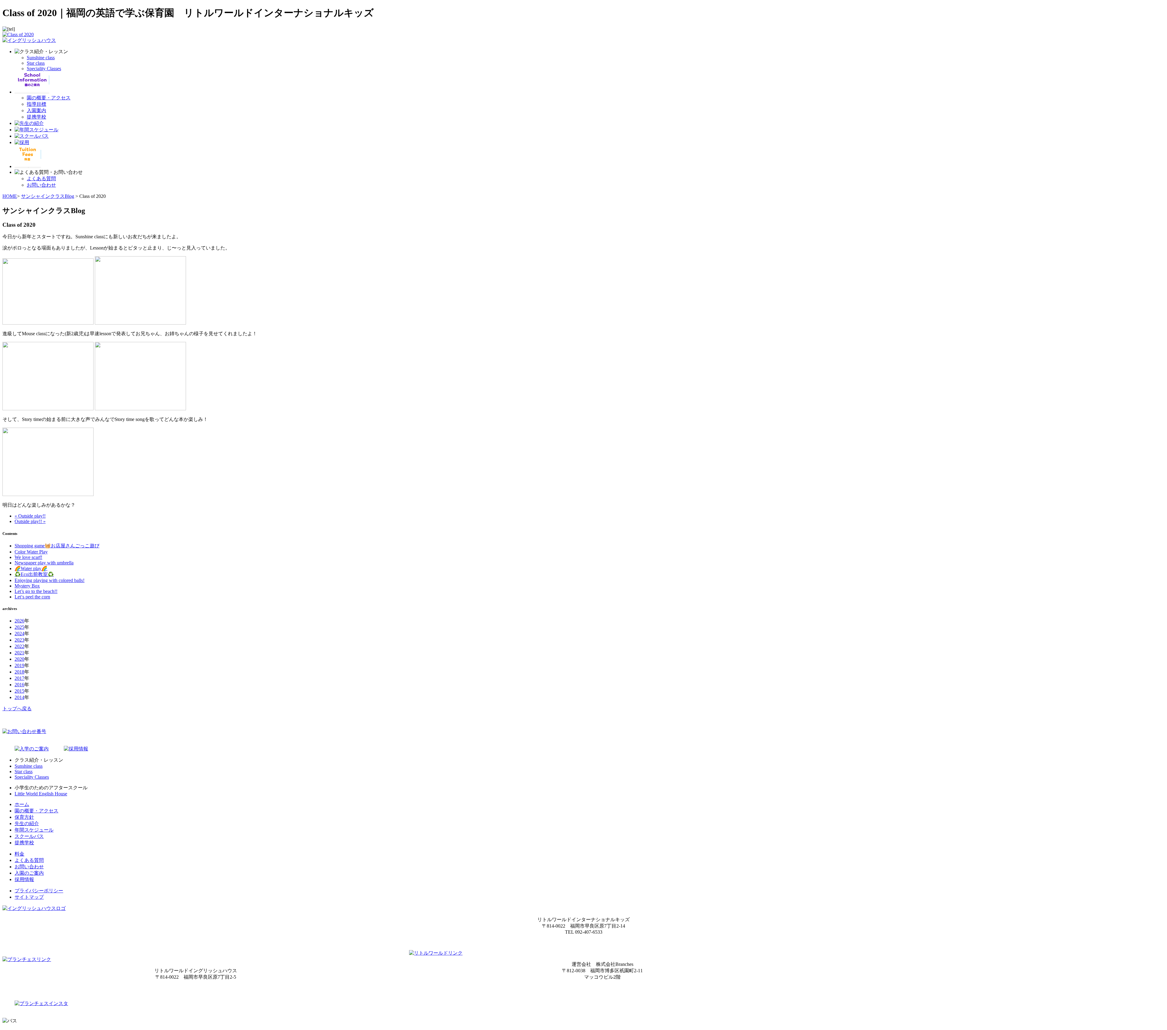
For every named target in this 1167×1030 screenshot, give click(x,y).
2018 (19, 671)
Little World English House (41, 793)
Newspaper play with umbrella (44, 562)
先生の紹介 (27, 823)
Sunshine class (41, 57)
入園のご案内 (29, 873)
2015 (19, 691)
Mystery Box (27, 585)
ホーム (22, 804)
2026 (19, 620)
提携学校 (36, 116)
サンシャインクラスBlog (47, 196)
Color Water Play (31, 551)
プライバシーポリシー (39, 890)
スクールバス (29, 836)
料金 (19, 853)
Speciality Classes (44, 68)
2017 (19, 678)
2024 (19, 633)
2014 (19, 697)
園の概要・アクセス (49, 97)
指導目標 (36, 104)
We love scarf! (28, 557)
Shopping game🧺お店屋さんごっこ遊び (57, 545)
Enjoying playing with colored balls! (49, 580)
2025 (19, 627)
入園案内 (36, 110)
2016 (19, 684)
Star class (36, 63)
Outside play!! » (30, 521)
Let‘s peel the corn (32, 596)
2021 (19, 652)
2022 (19, 646)
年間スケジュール (34, 829)
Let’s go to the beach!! (36, 591)
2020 (19, 659)
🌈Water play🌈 (31, 568)
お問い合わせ (41, 185)
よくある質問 (41, 178)
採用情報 (24, 879)
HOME (9, 196)
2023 (19, 639)
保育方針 (24, 817)
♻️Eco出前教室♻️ (34, 574)
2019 (19, 665)
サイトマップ (29, 897)
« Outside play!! (30, 515)
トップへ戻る (17, 708)
